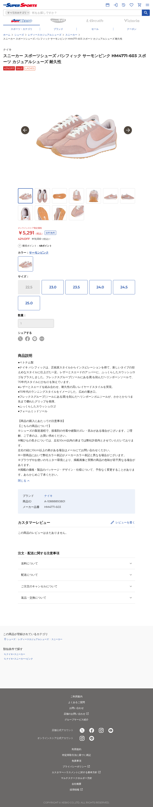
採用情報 (74, 789)
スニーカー (71, 34)
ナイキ (7, 49)
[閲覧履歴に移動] (124, 5)
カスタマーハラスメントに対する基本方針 (74, 772)
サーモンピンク (39, 252)
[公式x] (82, 730)
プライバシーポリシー (74, 766)
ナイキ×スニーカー (15, 654)
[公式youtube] (110, 730)
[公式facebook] (91, 730)
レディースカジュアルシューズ (44, 34)
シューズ (19, 34)
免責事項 (76, 760)
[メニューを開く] (147, 5)
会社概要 (76, 783)
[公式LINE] (91, 738)
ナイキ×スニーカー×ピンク (19, 658)
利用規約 (76, 749)
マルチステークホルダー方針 (76, 778)
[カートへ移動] (139, 5)
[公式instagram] (101, 730)
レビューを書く (125, 522)
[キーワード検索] (146, 13)
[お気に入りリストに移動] (131, 5)
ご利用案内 (76, 696)
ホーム (6, 34)
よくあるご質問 (76, 702)
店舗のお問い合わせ (74, 713)
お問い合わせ (76, 707)
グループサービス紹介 (76, 719)
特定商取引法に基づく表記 (76, 754)
